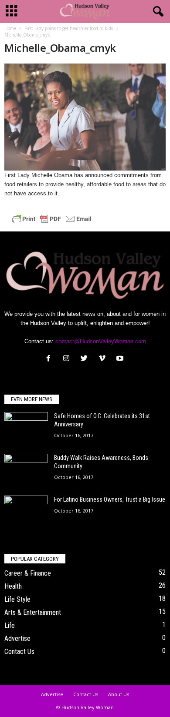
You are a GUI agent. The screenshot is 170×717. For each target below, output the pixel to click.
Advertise (17, 638)
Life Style (17, 599)
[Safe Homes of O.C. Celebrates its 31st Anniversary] (26, 428)
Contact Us (19, 651)
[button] (156, 11)
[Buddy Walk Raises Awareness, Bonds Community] (26, 470)
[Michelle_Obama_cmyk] (85, 117)
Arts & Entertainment (32, 612)
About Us (118, 694)
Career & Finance (27, 573)
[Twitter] (86, 359)
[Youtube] (121, 359)
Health (13, 586)
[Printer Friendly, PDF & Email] (52, 218)
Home (10, 28)
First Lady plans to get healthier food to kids (68, 28)
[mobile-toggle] (11, 11)
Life (9, 625)
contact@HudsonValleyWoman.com (100, 341)
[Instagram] (68, 359)
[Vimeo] (104, 359)
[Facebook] (50, 359)
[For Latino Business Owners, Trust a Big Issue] (26, 512)
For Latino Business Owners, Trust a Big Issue (109, 499)
